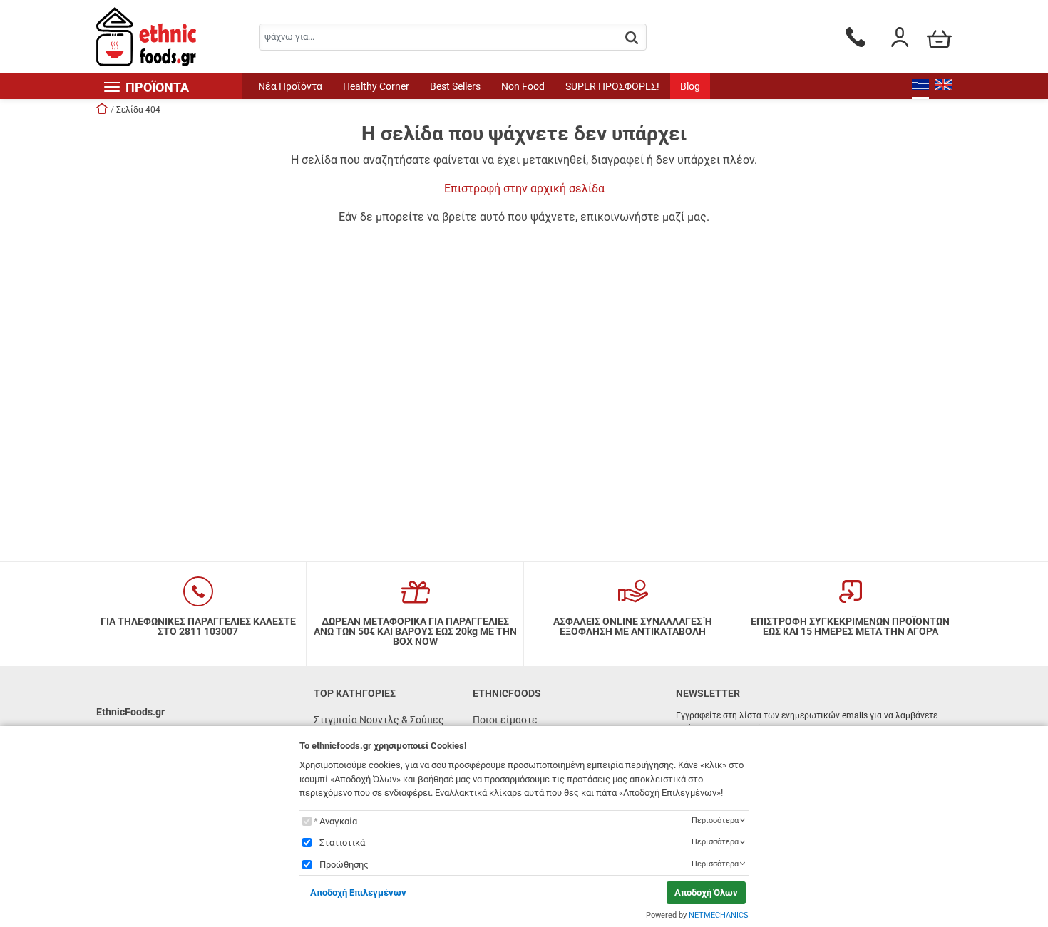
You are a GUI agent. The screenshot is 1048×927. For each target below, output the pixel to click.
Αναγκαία (338, 821)
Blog (690, 86)
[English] (943, 86)
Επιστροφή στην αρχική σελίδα (524, 188)
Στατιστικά (342, 842)
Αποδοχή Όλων (706, 892)
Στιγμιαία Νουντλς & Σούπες (379, 719)
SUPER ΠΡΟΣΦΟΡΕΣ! (612, 86)
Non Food (523, 86)
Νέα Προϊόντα (290, 86)
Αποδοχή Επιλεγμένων (358, 892)
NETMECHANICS (719, 915)
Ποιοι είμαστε (505, 719)
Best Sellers (455, 86)
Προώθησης (344, 864)
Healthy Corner (376, 86)
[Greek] (920, 86)
